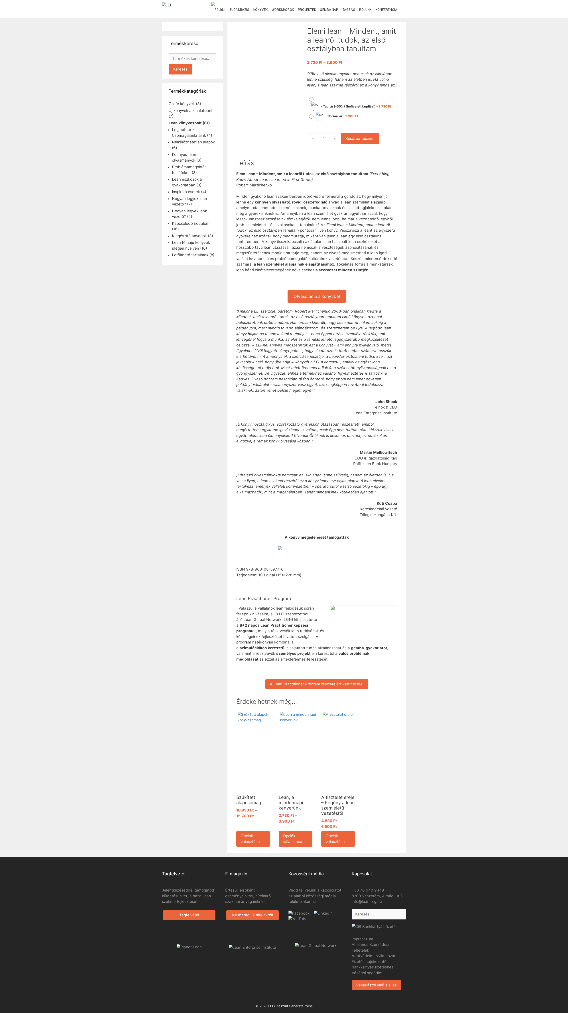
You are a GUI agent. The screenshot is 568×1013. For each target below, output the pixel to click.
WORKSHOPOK (283, 9)
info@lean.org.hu (367, 901)
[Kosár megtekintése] (402, 9)
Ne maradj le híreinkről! (252, 915)
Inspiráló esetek (186, 192)
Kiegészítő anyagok (189, 236)
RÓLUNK (365, 9)
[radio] (351, 103)
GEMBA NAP (329, 9)
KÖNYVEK (260, 9)
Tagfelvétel (189, 915)
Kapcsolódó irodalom (190, 223)
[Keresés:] (379, 914)
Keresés (180, 69)
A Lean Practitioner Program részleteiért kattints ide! (317, 684)
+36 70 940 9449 (368, 890)
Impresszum (362, 939)
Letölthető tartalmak (190, 255)
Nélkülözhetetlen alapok (193, 142)
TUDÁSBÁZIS (239, 9)
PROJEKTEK (307, 9)
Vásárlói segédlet (367, 973)
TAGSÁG (348, 9)
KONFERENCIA (386, 9)
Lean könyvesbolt (185, 123)
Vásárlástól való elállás (376, 985)
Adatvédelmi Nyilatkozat (373, 956)
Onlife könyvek (182, 104)
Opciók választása (250, 839)
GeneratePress (301, 1006)
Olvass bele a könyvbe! (317, 296)
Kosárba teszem (360, 138)
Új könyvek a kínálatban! (190, 110)
